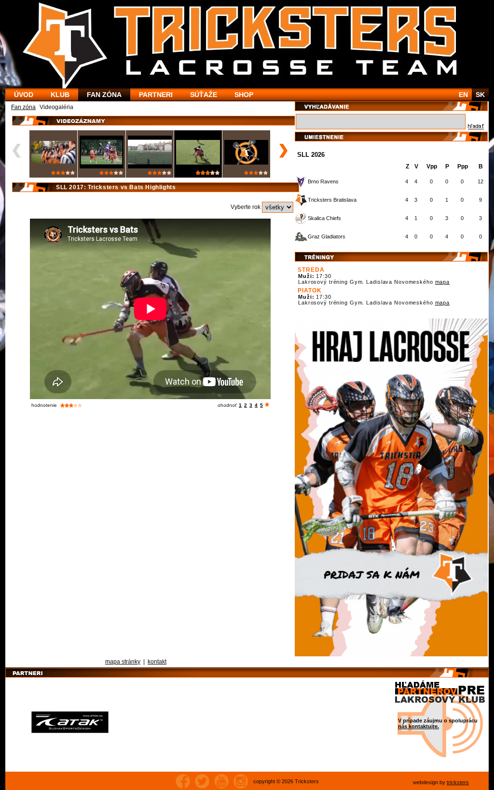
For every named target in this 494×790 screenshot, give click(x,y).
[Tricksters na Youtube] (221, 781)
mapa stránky (122, 661)
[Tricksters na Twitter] (202, 781)
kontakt (157, 661)
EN (463, 94)
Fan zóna (23, 107)
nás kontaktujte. (418, 726)
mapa (442, 282)
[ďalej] (282, 151)
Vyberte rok (246, 207)
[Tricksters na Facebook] (183, 781)
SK (480, 94)
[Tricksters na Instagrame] (240, 781)
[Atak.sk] (70, 722)
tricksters (458, 782)
